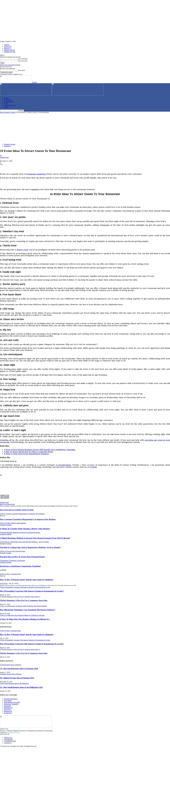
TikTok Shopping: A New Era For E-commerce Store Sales (23, 600)
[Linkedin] (24, 167)
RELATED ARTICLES (8, 510)
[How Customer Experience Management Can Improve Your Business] (22, 514)
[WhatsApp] (31, 167)
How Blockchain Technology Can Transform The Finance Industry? (27, 610)
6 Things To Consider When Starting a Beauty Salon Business (25, 529)
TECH (6, 103)
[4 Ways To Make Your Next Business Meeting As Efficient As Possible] (22, 615)
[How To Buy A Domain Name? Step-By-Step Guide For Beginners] (10, 574)
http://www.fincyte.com (7, 504)
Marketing (7, 146)
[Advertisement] (85, 128)
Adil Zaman (3, 583)
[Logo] (26, 95)
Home (2, 112)
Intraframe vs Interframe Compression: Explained (20, 566)
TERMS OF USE (9, 52)
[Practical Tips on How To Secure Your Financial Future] (12, 551)
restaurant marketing (36, 174)
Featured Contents (10, 112)
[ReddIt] (38, 167)
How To (2, 515)
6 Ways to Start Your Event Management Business (26, 454)
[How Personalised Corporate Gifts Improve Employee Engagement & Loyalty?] (25, 587)
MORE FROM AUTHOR (25, 510)
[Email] (45, 167)
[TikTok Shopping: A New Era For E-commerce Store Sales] (20, 596)
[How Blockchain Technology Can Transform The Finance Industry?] (23, 606)
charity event (22, 250)
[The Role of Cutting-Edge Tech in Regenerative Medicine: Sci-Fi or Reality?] (24, 542)
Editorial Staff (4, 157)
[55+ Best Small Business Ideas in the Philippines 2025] (14, 683)
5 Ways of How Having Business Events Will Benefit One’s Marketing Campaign (39, 450)
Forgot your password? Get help (10, 65)
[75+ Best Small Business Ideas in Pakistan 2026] (10, 665)
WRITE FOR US (9, 50)
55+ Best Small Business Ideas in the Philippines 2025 (21, 687)
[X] (10, 167)
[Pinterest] (17, 167)
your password (22, 61)
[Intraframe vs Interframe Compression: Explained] (12, 560)
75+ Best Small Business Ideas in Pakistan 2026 (19, 669)
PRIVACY (7, 48)
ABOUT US (8, 737)
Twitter (93, 467)
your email (21, 70)
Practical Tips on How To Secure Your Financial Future (22, 557)
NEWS (6, 107)
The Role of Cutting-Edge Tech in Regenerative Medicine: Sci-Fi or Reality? (30, 547)
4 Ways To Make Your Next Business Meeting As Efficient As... (25, 619)
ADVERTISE (8, 739)
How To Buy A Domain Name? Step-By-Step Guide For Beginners (26, 580)
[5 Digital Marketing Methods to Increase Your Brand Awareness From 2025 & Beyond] (20, 532)
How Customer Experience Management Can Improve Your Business (28, 519)
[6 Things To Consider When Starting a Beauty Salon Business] (13, 523)
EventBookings (64, 465)
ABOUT (7, 45)
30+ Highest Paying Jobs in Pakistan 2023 (17, 678)
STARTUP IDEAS (10, 105)
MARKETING (9, 102)
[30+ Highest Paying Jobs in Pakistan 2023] (10, 674)
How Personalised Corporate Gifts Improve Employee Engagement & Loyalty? (32, 591)
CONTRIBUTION (10, 741)
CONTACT (8, 46)
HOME (6, 98)
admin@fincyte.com (13, 732)
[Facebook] (3, 167)
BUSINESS (8, 100)
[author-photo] (4, 501)
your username (22, 59)
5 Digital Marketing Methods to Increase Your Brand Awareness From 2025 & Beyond (35, 538)
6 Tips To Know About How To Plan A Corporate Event (28, 452)
